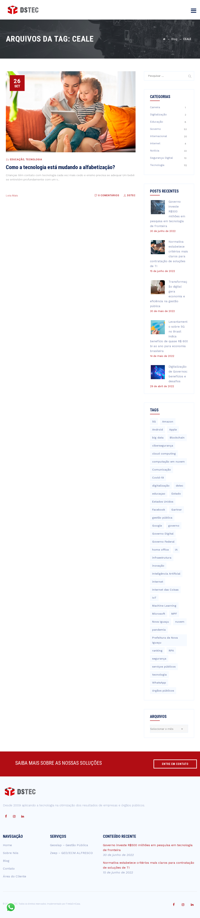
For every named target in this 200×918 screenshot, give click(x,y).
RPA (171, 650)
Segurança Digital (161, 157)
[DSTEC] (23, 10)
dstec (179, 485)
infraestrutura (161, 557)
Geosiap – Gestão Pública (69, 845)
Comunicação (161, 469)
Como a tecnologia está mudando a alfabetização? (60, 167)
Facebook (158, 509)
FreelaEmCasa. (73, 904)
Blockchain (177, 437)
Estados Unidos (162, 501)
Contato (9, 868)
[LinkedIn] (23, 816)
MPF (174, 613)
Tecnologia (34, 159)
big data (157, 437)
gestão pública (162, 517)
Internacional (158, 136)
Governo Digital (162, 533)
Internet (155, 143)
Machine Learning (164, 605)
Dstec (131, 195)
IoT (154, 597)
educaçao (158, 493)
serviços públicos (164, 666)
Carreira (155, 107)
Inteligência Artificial (166, 573)
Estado (176, 493)
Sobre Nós (10, 853)
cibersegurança (162, 445)
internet (157, 581)
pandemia (159, 629)
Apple (173, 429)
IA (176, 549)
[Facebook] (6, 816)
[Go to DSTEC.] (164, 39)
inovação (158, 565)
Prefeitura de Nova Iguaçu (165, 640)
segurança (159, 658)
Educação (17, 159)
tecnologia (159, 674)
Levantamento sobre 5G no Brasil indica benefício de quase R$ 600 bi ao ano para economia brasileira (169, 336)
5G (154, 421)
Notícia (154, 150)
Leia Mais (12, 195)
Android (157, 429)
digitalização (161, 485)
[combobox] (169, 729)
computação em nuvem (168, 461)
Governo (155, 128)
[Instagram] (14, 816)
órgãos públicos (163, 690)
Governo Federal (163, 541)
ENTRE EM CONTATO (175, 764)
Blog (6, 861)
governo (173, 525)
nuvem (179, 621)
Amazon (167, 421)
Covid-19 (158, 477)
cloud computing (164, 453)
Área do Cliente (14, 876)
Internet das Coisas (165, 589)
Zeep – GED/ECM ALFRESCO (71, 853)
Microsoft (158, 613)
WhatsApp (159, 682)
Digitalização (158, 114)
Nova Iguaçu (160, 621)
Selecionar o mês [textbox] (161, 728)
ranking (157, 650)
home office (160, 549)
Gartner (176, 509)
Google (157, 525)
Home (7, 845)
